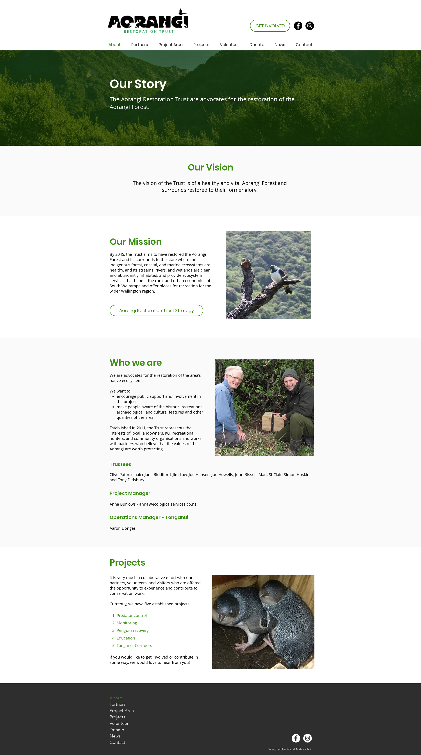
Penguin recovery (133, 630)
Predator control (132, 615)
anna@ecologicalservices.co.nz (167, 504)
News (115, 736)
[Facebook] (298, 25)
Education (126, 638)
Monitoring (127, 622)
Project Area (122, 710)
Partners (118, 704)
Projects (117, 716)
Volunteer (119, 723)
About (116, 697)
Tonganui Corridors (134, 645)
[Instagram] (309, 25)
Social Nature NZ (299, 749)
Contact (117, 742)
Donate (117, 729)
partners (126, 443)
